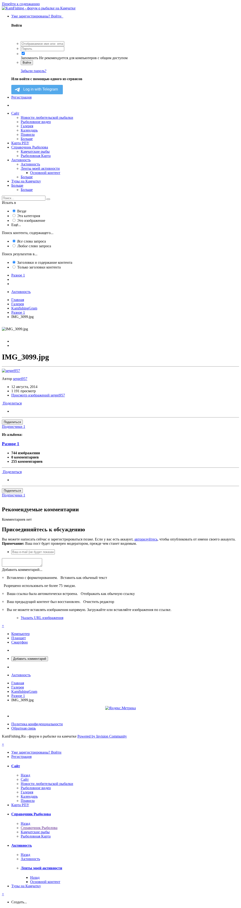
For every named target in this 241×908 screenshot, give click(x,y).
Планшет (18, 638)
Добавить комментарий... (22, 570)
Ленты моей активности (40, 168)
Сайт (15, 113)
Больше (27, 139)
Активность (21, 160)
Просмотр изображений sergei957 (38, 395)
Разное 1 (10, 443)
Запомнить (29, 58)
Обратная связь (23, 728)
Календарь (29, 130)
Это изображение (31, 221)
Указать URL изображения (42, 618)
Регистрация (21, 97)
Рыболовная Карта (36, 156)
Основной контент (45, 173)
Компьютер (20, 634)
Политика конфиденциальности (37, 724)
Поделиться (12, 403)
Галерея (27, 126)
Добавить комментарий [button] (29, 658)
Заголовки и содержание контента (44, 262)
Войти (27, 62)
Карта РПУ (20, 143)
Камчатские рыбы (35, 151)
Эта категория (28, 216)
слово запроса (34, 246)
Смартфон (19, 642)
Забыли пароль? (33, 71)
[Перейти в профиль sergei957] (11, 371)
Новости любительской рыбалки (47, 118)
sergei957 (20, 379)
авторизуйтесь (145, 539)
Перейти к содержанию (21, 4)
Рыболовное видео (36, 122)
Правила (28, 134)
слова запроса (31, 241)
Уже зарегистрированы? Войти (37, 16)
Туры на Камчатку (26, 181)
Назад (25, 775)
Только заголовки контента (39, 267)
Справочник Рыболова (29, 147)
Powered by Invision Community (102, 736)
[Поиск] (48, 199)
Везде (21, 211)
